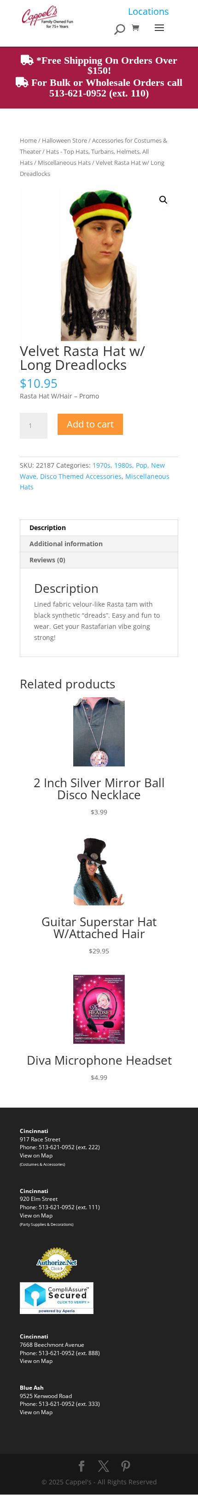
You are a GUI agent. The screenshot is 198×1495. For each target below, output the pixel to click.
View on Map (36, 1155)
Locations (148, 11)
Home (28, 140)
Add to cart (90, 424)
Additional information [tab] (66, 543)
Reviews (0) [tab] (47, 559)
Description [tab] (47, 527)
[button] (163, 200)
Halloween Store (64, 140)
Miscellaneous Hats (64, 162)
